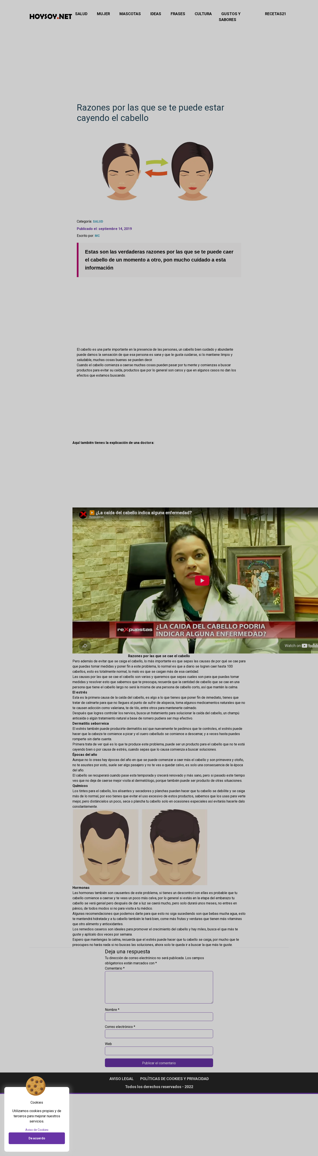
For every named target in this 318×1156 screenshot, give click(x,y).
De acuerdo (37, 1138)
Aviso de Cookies (36, 1130)
